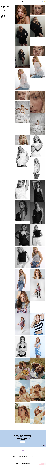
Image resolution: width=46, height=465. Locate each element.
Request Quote (33, 1)
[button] (43, 445)
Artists (6, 1)
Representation (12, 1)
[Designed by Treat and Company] (42, 463)
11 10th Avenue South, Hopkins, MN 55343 (25, 463)
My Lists (40, 1)
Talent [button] (2, 1)
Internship (31, 456)
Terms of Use (19, 456)
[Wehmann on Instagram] (23, 458)
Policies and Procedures (25, 456)
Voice (8, 1)
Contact (37, 1)
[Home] (23, 2)
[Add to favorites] (2, 21)
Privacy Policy (15, 456)
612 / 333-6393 (29, 463)
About (16, 1)
